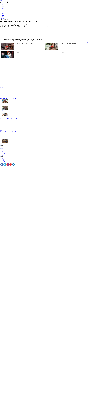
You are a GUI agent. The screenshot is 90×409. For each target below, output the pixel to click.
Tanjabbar (3, 18)
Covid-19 (3, 8)
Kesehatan (3, 9)
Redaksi (2, 151)
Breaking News (2, 87)
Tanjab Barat (5, 87)
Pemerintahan (3, 12)
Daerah (2, 4)
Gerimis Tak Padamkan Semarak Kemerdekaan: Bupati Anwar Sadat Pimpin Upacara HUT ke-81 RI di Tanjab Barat (56, 17)
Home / (1, 18)
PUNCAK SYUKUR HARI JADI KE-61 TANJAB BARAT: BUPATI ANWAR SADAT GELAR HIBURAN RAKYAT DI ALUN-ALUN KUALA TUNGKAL (23, 17)
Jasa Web (3, 155)
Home (2, 157)
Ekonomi (3, 6)
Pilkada (2, 7)
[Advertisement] (21, 34)
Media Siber (3, 159)
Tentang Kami (3, 154)
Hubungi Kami (3, 153)
